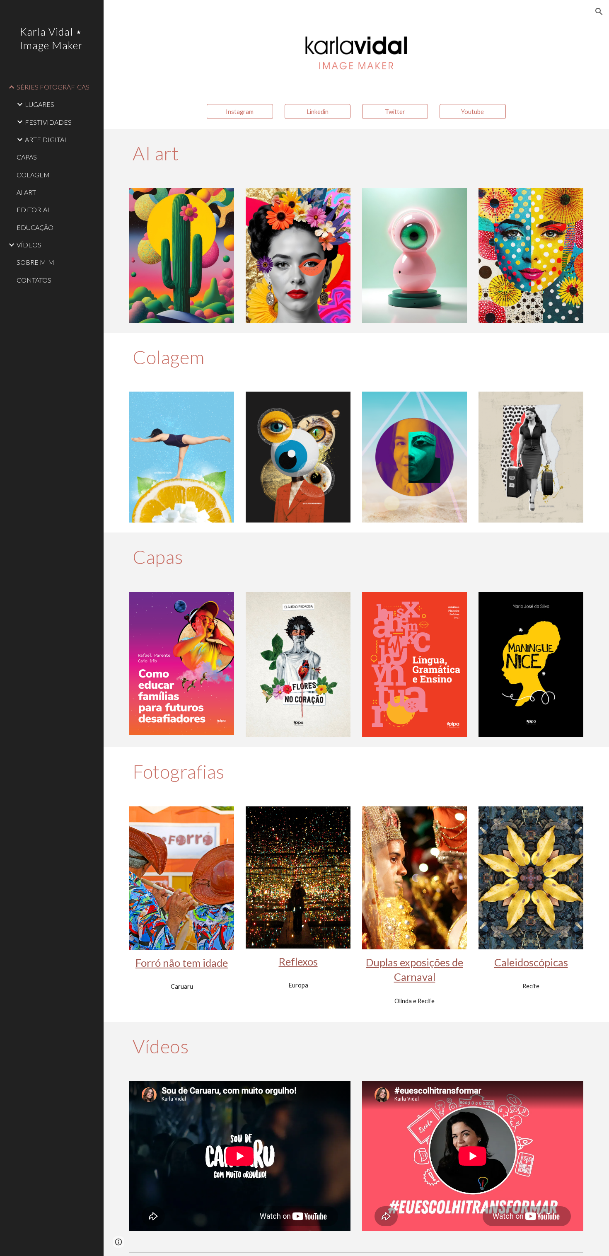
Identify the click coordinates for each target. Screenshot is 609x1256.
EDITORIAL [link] (34, 209)
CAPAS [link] (27, 157)
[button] (599, 12)
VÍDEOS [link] (29, 245)
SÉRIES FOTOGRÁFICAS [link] (53, 87)
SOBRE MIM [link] (35, 262)
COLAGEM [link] (33, 175)
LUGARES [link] (39, 104)
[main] (356, 153)
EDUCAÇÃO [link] (35, 227)
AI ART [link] (26, 192)
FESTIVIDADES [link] (48, 122)
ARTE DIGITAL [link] (46, 139)
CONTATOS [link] (34, 280)
